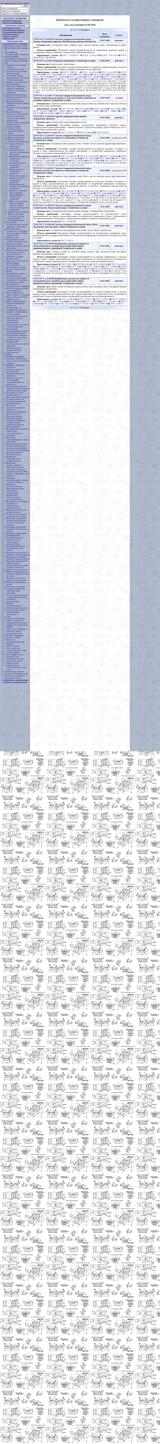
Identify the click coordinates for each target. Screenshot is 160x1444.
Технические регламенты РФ (16, 674)
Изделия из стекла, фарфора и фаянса (17, 109)
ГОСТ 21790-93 (51, 269)
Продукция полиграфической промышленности (13, 459)
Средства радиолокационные (14, 605)
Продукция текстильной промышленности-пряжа (16, 515)
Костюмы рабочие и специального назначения (18, 165)
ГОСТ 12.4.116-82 (53, 158)
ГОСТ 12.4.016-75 (70, 55)
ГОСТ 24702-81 (51, 79)
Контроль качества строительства (10, 38)
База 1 (14, 3)
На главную (5, 3)
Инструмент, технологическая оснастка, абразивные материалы (17, 224)
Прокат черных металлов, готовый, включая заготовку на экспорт (17, 574)
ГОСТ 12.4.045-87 (46, 168)
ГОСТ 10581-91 (100, 74)
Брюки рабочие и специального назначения (17, 146)
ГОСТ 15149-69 (68, 299)
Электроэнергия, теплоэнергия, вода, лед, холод (16, 667)
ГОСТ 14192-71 (59, 111)
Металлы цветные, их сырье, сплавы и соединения (17, 294)
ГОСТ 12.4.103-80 (66, 304)
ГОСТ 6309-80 (75, 301)
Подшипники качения (15, 357)
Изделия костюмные (16, 135)
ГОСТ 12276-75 (85, 299)
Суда (8, 616)
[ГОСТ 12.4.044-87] (37, 135)
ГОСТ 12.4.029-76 (46, 60)
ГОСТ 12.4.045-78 (68, 191)
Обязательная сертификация (16, 61)
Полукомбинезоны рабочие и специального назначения (19, 186)
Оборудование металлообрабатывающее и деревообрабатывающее (17, 331)
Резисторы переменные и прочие (16, 583)
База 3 (27, 3)
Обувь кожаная (12, 352)
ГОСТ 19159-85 (111, 77)
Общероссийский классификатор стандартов (16, 57)
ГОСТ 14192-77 (117, 304)
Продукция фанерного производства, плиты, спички (15, 548)
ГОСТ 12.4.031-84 (90, 72)
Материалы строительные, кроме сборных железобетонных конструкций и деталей (17, 264)
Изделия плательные (16, 137)
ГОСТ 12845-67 (70, 72)
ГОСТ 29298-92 (101, 79)
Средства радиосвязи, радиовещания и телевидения (15, 612)
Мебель (9, 271)
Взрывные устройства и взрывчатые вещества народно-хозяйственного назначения (16, 89)
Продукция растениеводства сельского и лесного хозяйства (17, 480)
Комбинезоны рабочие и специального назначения (20, 159)
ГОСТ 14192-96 (59, 77)
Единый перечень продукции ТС (16, 49)
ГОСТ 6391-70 (76, 111)
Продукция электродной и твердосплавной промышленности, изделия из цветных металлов (17, 564)
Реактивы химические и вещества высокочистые (16, 579)
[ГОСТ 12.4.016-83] (37, 39)
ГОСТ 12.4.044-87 (46, 135)
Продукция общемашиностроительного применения (17, 439)
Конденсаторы (12, 237)
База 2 (20, 3)
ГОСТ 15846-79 (100, 304)
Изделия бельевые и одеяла (16, 132)
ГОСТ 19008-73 (111, 111)
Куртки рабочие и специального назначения (17, 171)
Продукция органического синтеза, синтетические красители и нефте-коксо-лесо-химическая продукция (17, 447)
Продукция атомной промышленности (14, 394)
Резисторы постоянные (15, 587)
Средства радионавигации (17, 608)
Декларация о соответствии (16, 46)
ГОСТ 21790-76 (102, 299)
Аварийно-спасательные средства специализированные (16, 67)
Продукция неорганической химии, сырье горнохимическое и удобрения (17, 432)
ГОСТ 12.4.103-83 (110, 72)
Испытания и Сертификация (15, 18)
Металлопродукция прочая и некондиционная (17, 289)
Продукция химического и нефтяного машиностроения (18, 553)
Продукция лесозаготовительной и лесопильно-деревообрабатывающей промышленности (16, 410)
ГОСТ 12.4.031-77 (68, 132)
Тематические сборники (14, 672)
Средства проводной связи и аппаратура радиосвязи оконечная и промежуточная (17, 598)
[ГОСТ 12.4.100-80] (37, 279)
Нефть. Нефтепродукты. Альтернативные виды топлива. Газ (16, 303)
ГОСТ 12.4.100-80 (46, 279)
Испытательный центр (12, 21)
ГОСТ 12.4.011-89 (91, 55)
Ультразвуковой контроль (13, 32)
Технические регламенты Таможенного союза (14, 677)
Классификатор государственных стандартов (16, 53)
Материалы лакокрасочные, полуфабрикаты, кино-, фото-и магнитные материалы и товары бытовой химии (17, 254)
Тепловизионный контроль (14, 30)
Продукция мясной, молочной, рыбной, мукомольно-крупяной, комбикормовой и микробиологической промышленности (15, 421)
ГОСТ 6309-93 (83, 74)
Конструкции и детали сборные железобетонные (16, 240)
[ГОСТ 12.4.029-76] (37, 60)
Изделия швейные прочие (18, 212)
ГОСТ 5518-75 (67, 264)
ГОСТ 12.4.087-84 (46, 205)
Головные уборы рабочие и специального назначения (19, 152)
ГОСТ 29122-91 (84, 79)
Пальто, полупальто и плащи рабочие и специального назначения (18, 179)
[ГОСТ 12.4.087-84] (37, 205)
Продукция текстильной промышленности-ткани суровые (16, 529)
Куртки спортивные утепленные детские (16, 215)
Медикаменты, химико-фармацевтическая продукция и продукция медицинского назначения (16, 277)
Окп (6, 63)
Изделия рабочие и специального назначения (18, 141)
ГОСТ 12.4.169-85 (72, 158)
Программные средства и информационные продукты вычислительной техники (17, 388)
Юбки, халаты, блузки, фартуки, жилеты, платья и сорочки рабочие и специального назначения (19, 205)
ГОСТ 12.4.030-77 (46, 95)
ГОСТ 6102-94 (68, 74)
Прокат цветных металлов (17, 570)
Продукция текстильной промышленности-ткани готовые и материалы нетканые (16, 521)
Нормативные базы (15, 41)
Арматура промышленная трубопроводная (17, 83)
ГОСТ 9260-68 (84, 109)
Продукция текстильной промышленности (16, 511)
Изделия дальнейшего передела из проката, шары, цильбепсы (17, 103)
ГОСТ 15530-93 (77, 77)
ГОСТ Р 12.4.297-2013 (89, 156)
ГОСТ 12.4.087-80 (68, 221)
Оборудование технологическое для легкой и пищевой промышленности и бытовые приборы (17, 346)
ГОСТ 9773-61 (67, 109)
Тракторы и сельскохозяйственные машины (15, 642)
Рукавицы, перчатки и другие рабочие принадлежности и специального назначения (18, 195)
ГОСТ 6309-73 (50, 113)
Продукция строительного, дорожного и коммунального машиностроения (17, 504)
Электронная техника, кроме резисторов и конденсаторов (15, 661)
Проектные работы (10, 34)
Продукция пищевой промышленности (14, 453)
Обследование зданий (11, 28)
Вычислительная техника (16, 95)
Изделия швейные (13, 127)
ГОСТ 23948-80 (95, 160)
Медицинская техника (15, 282)
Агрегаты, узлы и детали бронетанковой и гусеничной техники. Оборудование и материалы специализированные (17, 75)
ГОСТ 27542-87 (67, 79)
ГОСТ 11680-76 (93, 111)
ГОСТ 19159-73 (84, 304)
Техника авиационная (15, 635)
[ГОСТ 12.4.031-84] (37, 116)
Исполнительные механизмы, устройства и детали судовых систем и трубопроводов (16, 232)
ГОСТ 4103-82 (52, 74)
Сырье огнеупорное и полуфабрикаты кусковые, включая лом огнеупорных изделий (17, 624)
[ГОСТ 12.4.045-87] (37, 168)
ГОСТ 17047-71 (67, 240)
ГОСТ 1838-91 (70, 193)
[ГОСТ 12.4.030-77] (37, 95)
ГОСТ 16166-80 (94, 77)
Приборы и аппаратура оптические (15, 366)
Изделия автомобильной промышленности (16, 98)
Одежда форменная (16, 220)
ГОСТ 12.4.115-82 (110, 55)
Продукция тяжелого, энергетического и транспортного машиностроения (15, 541)
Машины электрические (16, 269)
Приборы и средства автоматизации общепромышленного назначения (15, 372)
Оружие (9, 354)
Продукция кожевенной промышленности (16, 402)
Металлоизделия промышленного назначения (17, 285)
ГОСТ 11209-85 (116, 74)
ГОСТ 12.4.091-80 (46, 224)
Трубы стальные (13, 646)
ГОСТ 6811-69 (82, 264)
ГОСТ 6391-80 (59, 301)
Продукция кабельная (15, 399)
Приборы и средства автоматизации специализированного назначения (15, 381)
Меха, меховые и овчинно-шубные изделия (17, 298)
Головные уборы (15, 129)
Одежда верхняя (14, 218)
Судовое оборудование (15, 618)
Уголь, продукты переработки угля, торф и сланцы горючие (16, 650)
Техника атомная (13, 638)
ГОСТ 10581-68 (116, 109)
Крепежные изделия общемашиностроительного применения (17, 246)
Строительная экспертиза (15, 26)
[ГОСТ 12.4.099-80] (37, 244)
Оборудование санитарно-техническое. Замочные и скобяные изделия (17, 337)
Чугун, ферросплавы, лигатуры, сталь (15, 656)
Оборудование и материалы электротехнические (17, 326)
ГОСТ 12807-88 (61, 160)
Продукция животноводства (17, 397)
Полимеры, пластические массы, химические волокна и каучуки (17, 361)
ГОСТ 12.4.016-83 (46, 39)
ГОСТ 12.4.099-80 (46, 244)
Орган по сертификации (12, 23)
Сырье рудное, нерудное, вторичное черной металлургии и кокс (16, 631)
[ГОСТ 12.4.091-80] (37, 224)
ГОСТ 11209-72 (119, 299)
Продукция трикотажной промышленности (16, 534)
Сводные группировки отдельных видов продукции (15, 591)
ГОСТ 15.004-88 (86, 132)
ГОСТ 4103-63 (100, 109)
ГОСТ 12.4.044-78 (68, 156)
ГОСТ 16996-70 (65, 113)
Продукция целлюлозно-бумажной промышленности (18, 558)
